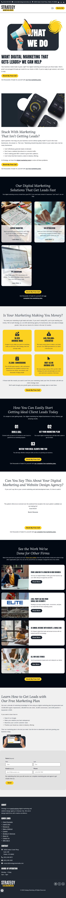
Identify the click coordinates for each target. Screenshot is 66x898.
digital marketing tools (23, 160)
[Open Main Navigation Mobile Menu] (52, 8)
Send (9, 783)
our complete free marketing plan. (45, 463)
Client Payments (8, 822)
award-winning (14, 808)
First (6, 761)
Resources (6, 827)
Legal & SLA (6, 824)
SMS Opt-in (6, 840)
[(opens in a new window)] (58, 2)
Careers (5, 831)
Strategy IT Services (9, 834)
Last (35, 761)
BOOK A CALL (16, 431)
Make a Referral (7, 829)
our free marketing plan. (33, 80)
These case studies (31, 557)
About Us (5, 836)
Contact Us (6, 838)
